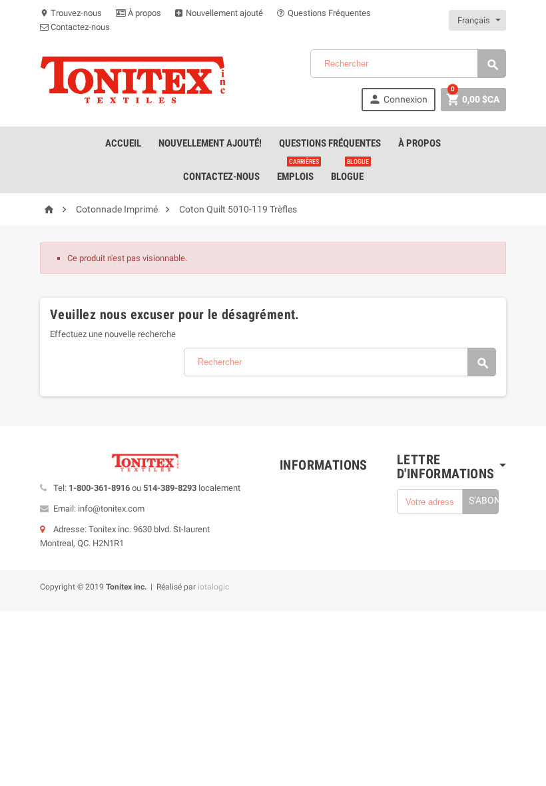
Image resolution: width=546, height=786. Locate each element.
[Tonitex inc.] (133, 80)
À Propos (419, 143)
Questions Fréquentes (328, 13)
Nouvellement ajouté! (210, 143)
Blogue (350, 171)
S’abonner (484, 500)
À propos (143, 13)
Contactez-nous (79, 27)
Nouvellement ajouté (223, 13)
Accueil (123, 143)
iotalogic (213, 586)
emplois (298, 171)
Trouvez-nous (71, 13)
